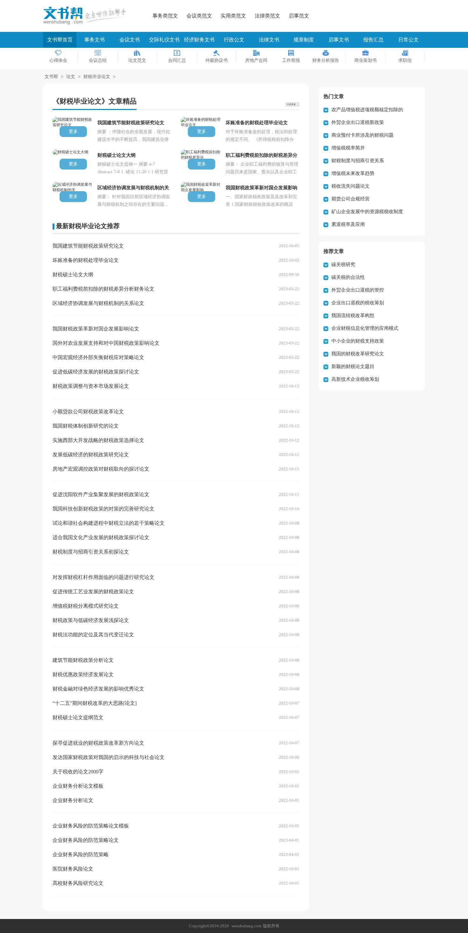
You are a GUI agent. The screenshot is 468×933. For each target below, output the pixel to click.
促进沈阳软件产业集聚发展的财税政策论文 (101, 494)
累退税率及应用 (348, 224)
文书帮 (51, 76)
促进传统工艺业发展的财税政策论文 (93, 591)
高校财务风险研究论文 (78, 883)
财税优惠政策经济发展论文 (83, 674)
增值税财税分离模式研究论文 (86, 606)
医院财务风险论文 (73, 869)
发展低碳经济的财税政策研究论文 (91, 454)
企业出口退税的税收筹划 (357, 302)
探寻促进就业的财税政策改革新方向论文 (98, 743)
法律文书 (269, 39)
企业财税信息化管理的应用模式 (364, 328)
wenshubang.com (246, 925)
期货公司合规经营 (350, 198)
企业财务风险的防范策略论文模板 (91, 825)
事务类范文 (165, 15)
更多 (73, 131)
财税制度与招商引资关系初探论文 (91, 551)
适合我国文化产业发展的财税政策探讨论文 (101, 537)
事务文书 (94, 39)
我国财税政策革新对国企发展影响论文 (96, 328)
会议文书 (129, 39)
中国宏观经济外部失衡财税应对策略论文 (98, 357)
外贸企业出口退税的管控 (357, 290)
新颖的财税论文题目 (352, 366)
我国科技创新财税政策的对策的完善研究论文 (103, 508)
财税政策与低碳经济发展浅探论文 (91, 620)
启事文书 (339, 39)
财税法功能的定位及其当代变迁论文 (93, 634)
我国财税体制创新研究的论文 (86, 426)
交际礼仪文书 (164, 39)
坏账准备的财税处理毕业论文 (86, 260)
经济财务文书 (199, 39)
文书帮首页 (60, 39)
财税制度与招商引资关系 (357, 160)
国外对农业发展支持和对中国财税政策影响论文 (106, 343)
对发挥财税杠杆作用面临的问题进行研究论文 (103, 577)
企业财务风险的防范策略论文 (86, 840)
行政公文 (234, 39)
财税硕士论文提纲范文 (78, 717)
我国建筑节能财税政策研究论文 (88, 246)
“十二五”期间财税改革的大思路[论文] (95, 703)
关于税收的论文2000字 (78, 771)
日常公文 (408, 39)
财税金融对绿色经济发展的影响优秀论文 (98, 688)
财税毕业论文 (96, 76)
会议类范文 (199, 15)
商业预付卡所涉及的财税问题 (362, 135)
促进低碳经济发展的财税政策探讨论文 (96, 371)
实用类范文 (233, 15)
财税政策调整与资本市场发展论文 (91, 386)
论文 (70, 76)
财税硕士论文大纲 (73, 274)
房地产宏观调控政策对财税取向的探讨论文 (101, 469)
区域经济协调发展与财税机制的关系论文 (98, 303)
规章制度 (304, 39)
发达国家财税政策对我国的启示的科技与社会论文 (109, 757)
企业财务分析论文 (73, 800)
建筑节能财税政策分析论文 (83, 660)
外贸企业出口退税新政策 (357, 122)
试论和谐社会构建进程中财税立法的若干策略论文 (109, 523)
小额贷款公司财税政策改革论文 (88, 411)
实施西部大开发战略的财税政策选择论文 (98, 440)
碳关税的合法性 (348, 277)
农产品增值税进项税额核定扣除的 (367, 109)
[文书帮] (87, 15)
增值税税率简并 (348, 147)
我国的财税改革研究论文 (357, 353)
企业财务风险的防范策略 (81, 854)
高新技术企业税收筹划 (355, 379)
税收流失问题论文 (350, 186)
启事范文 (299, 15)
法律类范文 (267, 15)
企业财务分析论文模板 (78, 786)
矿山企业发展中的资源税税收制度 (367, 211)
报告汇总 (373, 39)
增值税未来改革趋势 (352, 173)
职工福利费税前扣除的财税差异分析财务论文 (103, 289)
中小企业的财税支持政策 (357, 341)
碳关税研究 (343, 264)
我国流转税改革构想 (352, 315)
